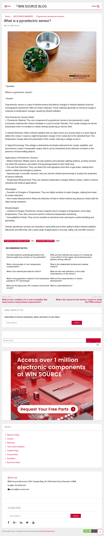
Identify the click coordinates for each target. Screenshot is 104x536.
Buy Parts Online (13, 462)
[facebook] (8, 522)
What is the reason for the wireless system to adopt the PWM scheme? (79, 300)
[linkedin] (21, 522)
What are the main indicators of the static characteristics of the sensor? (67, 272)
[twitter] (27, 522)
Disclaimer (11, 458)
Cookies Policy (13, 451)
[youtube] (33, 522)
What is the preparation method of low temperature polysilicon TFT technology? (27, 279)
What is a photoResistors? (61, 286)
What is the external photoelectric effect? (23, 271)
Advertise (11, 443)
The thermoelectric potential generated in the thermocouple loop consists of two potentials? (26, 256)
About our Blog (13, 435)
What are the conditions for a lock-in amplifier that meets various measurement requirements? (24, 300)
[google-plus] (14, 522)
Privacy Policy (12, 455)
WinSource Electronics (47, 531)
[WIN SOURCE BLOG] (30, 6)
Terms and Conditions (16, 447)
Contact (10, 439)
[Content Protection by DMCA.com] (92, 531)
